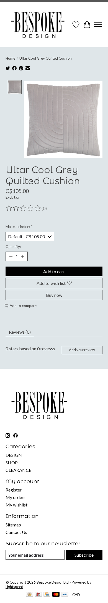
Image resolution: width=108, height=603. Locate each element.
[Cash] (29, 594)
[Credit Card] (46, 594)
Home (10, 58)
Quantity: (13, 246)
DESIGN (14, 455)
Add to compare (23, 305)
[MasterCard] (56, 594)
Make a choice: (19, 226)
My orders (15, 497)
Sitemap (13, 524)
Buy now (54, 295)
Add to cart (54, 271)
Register (14, 489)
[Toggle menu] (98, 24)
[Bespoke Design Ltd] (38, 24)
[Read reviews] (24, 208)
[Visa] (64, 594)
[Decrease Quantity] (10, 256)
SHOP (12, 462)
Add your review (82, 350)
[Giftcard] (38, 594)
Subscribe (84, 555)
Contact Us (16, 532)
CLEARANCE (18, 470)
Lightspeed (14, 586)
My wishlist (16, 504)
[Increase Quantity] (22, 256)
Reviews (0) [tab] (20, 332)
